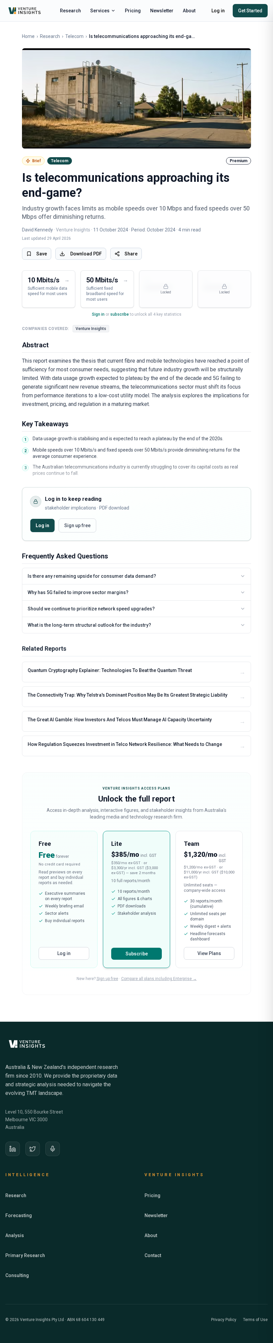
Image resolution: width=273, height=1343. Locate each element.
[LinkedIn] (12, 1149)
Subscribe (137, 953)
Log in (218, 10)
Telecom (74, 36)
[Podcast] (52, 1149)
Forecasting (18, 1215)
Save (41, 253)
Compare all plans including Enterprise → (159, 978)
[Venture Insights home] (25, 10)
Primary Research (25, 1255)
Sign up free (77, 525)
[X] (32, 1149)
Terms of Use (255, 1319)
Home (28, 36)
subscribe (119, 314)
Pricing (133, 10)
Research (70, 10)
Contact (152, 1255)
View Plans (209, 953)
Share (131, 253)
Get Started (250, 10)
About (189, 10)
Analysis (14, 1235)
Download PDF (86, 253)
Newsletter (161, 10)
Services (100, 10)
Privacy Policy (223, 1319)
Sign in (98, 314)
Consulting (17, 1275)
